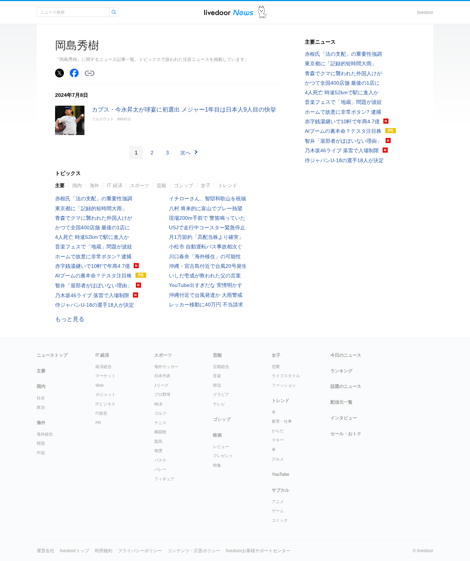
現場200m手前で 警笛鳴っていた (207, 218)
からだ (278, 431)
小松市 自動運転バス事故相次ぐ (205, 246)
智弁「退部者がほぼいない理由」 (93, 285)
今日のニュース (345, 355)
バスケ (160, 460)
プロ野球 (162, 394)
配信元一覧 (341, 402)
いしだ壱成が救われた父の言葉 (205, 275)
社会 (41, 398)
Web (99, 385)
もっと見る (69, 319)
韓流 (217, 385)
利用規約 (103, 550)
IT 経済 (114, 185)
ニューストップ (52, 355)
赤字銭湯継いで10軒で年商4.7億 (92, 266)
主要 (60, 185)
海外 (94, 185)
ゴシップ (183, 185)
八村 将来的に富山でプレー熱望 (205, 208)
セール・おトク (345, 433)
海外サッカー (166, 366)
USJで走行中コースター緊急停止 (207, 227)
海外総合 (45, 434)
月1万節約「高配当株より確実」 (206, 237)
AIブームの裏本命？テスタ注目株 (93, 275)
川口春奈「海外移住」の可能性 (205, 256)
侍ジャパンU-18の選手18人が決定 (94, 305)
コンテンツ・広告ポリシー (193, 550)
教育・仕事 (282, 421)
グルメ (278, 459)
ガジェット (105, 394)
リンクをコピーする (89, 73)
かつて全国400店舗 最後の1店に (92, 227)
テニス (160, 422)
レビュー (221, 446)
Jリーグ (161, 385)
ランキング (341, 371)
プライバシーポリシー (140, 550)
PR (98, 422)
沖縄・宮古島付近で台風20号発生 (208, 266)
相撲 (158, 450)
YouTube (280, 474)
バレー (160, 469)
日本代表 (162, 376)
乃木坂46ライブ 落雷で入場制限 (92, 295)
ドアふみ (262, 12)
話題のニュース (345, 386)
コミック (280, 520)
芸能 (161, 185)
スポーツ (139, 185)
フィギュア (164, 479)
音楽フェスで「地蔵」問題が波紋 (93, 246)
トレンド (227, 185)
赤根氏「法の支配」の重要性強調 (93, 198)
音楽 (217, 376)
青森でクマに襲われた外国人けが (93, 218)
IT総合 (101, 413)
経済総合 (103, 366)
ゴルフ (160, 413)
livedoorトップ (74, 550)
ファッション (284, 385)
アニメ (278, 501)
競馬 (158, 441)
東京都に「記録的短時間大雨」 (91, 208)
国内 (77, 185)
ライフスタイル (286, 376)
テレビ (219, 404)
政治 (41, 407)
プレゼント (223, 455)
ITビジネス (105, 404)
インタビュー (343, 417)
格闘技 (160, 432)
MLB (158, 404)
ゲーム (278, 511)
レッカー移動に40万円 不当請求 (206, 304)
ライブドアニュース (228, 12)
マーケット (105, 376)
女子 (205, 185)
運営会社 (45, 550)
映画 (217, 435)
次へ (185, 153)
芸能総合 (221, 366)
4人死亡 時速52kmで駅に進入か (92, 237)
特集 (217, 465)
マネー (278, 440)
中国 (41, 453)
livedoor (425, 12)
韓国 (41, 443)
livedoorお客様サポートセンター (258, 550)
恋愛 (276, 366)
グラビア (221, 394)
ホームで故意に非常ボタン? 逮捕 (93, 256)
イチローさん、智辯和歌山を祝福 (207, 198)
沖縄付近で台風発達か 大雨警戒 (205, 295)
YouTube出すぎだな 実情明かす (205, 285)
